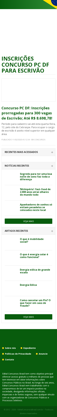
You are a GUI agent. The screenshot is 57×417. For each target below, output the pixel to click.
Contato (9, 359)
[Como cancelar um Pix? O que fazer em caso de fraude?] (11, 304)
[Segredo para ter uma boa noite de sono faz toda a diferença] (11, 177)
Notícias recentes (17, 165)
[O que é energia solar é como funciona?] (11, 258)
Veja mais (28, 221)
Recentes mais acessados (21, 152)
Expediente (29, 348)
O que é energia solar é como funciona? (34, 256)
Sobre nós (10, 348)
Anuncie (43, 353)
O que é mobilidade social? (32, 240)
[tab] (28, 152)
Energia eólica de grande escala (35, 271)
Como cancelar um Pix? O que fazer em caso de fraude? (35, 303)
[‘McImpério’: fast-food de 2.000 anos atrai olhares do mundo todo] (11, 193)
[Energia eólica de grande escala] (11, 273)
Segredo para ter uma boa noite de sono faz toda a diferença (36, 176)
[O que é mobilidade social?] (11, 242)
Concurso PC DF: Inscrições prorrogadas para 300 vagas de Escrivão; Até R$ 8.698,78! (27, 113)
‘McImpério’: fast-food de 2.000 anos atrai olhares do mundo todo (35, 192)
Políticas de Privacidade (18, 353)
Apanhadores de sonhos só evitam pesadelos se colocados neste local (36, 207)
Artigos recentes (16, 230)
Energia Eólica (28, 285)
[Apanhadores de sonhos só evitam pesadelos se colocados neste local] (11, 208)
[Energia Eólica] (11, 288)
